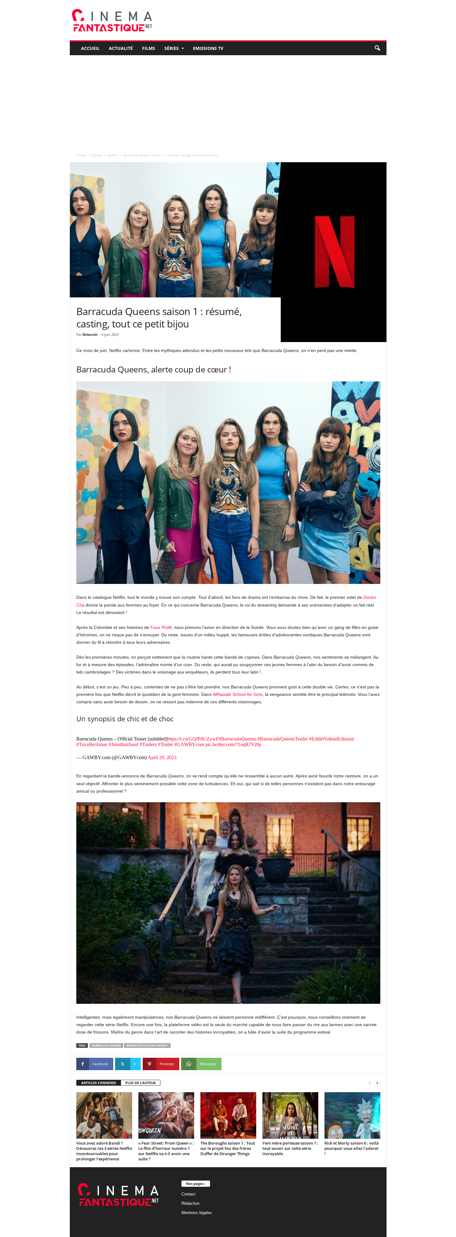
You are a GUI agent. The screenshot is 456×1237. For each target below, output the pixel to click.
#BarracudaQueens (237, 738)
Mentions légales (196, 1212)
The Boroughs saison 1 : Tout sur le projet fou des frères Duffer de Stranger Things (227, 1148)
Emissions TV (208, 48)
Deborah (90, 334)
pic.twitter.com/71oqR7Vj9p (233, 744)
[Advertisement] (228, 101)
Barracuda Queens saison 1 (147, 1045)
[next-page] (377, 1083)
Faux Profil (161, 627)
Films (148, 48)
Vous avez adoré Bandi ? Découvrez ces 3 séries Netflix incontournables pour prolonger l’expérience (104, 1151)
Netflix (112, 155)
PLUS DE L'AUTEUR (140, 1082)
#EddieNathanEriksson (331, 738)
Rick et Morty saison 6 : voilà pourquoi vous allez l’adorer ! (351, 1148)
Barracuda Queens (106, 1045)
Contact (188, 1194)
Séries (171, 48)
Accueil (90, 48)
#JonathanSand (123, 744)
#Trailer (165, 744)
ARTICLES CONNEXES (98, 1082)
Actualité (121, 48)
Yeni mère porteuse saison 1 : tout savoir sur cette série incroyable (290, 1148)
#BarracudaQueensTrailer (282, 738)
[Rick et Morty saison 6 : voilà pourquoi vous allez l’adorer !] (352, 1115)
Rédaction (190, 1203)
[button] (377, 48)
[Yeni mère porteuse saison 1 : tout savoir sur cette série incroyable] (290, 1115)
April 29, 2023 (162, 757)
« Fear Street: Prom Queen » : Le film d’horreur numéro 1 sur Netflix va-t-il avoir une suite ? (166, 1151)
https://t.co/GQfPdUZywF (193, 738)
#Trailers (148, 744)
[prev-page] (370, 1083)
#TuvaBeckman (91, 744)
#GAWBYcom (189, 744)
